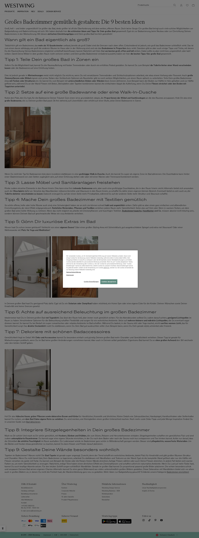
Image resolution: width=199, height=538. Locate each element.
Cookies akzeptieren (109, 281)
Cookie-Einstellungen (91, 281)
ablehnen (106, 268)
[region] (100, 269)
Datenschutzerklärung (73, 272)
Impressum (70, 275)
